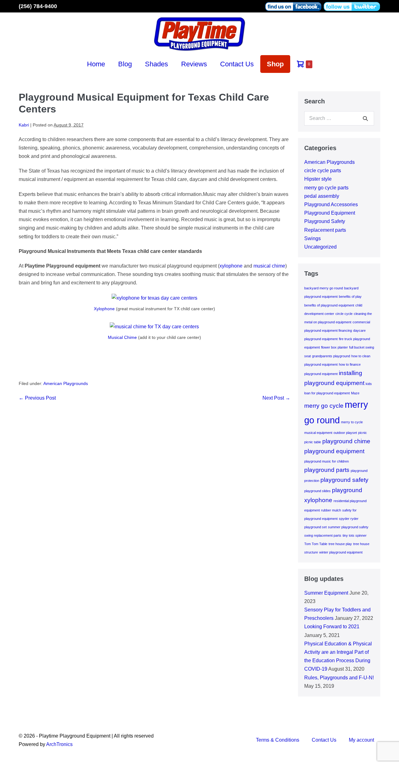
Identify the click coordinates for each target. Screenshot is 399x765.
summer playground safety (348, 527)
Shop (275, 64)
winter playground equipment (341, 552)
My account (361, 740)
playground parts (326, 470)
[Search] (365, 118)
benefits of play (350, 296)
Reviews (194, 64)
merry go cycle (324, 405)
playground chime (346, 441)
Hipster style (318, 179)
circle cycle (344, 314)
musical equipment (318, 433)
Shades (156, 64)
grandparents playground (331, 356)
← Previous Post (37, 398)
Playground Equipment (329, 213)
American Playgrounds (65, 383)
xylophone (231, 265)
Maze (355, 393)
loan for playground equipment (327, 393)
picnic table (312, 442)
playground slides (317, 491)
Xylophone (104, 308)
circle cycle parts (322, 170)
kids (369, 384)
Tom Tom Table (315, 544)
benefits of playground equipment (329, 305)
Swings (312, 238)
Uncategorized (320, 246)
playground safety (344, 480)
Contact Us (237, 64)
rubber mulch (331, 510)
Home (96, 64)
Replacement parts (325, 230)
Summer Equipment (326, 593)
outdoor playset (345, 433)
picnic (362, 433)
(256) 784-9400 (38, 6)
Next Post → (276, 398)
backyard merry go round (323, 288)
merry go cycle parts (326, 187)
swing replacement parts (322, 535)
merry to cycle (352, 422)
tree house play (340, 544)
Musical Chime (122, 337)
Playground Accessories (331, 204)
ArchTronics (59, 744)
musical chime (269, 265)
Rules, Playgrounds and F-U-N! (339, 677)
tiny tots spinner (355, 535)
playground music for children (326, 461)
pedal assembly (321, 196)
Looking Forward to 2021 (331, 626)
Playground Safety (324, 221)
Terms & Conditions (277, 740)
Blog (125, 64)
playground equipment (334, 451)
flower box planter (334, 347)
